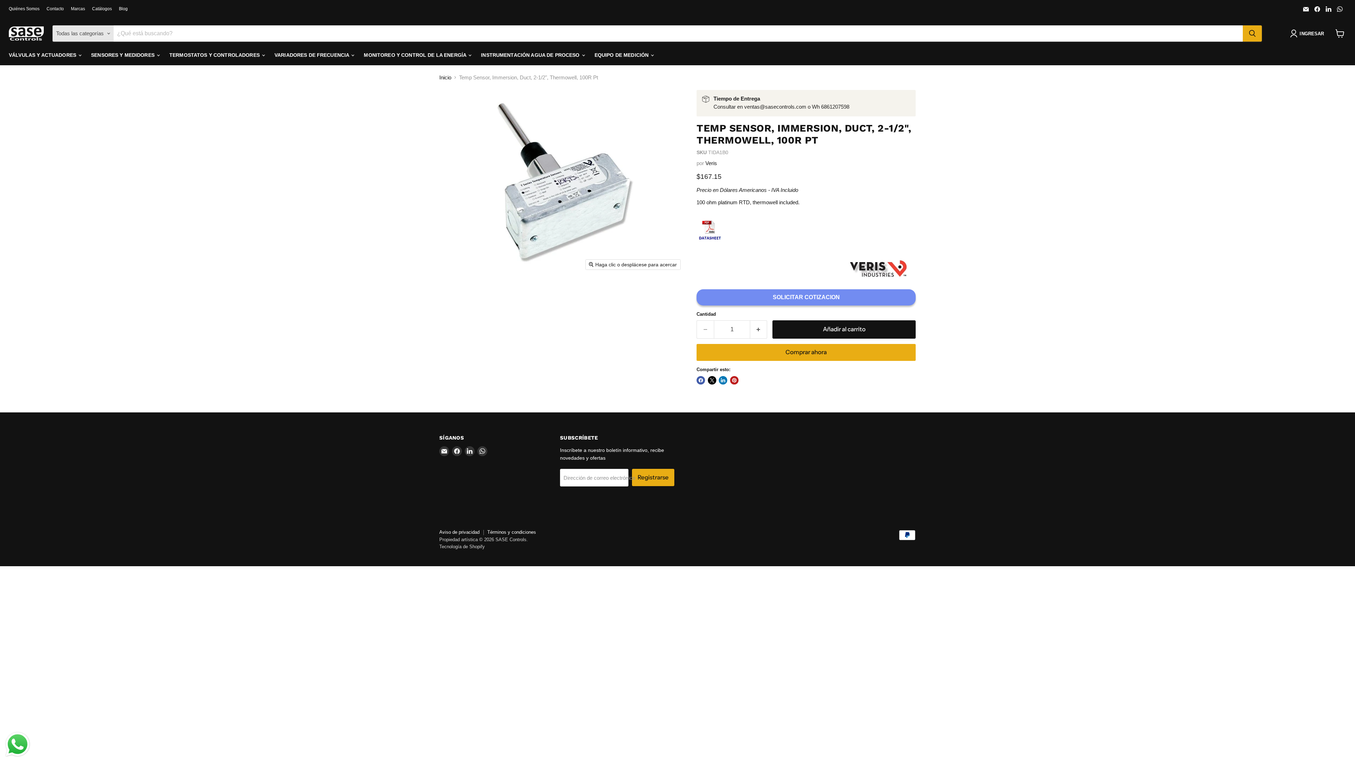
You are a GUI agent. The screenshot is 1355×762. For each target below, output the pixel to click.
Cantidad (706, 314)
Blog (123, 8)
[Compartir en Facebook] (701, 380)
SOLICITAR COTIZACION (806, 297)
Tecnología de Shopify (462, 546)
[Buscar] (1252, 33)
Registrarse (653, 477)
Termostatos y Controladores (215, 55)
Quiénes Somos (24, 8)
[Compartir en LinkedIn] (723, 380)
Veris (711, 163)
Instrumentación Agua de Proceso (531, 55)
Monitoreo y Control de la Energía (416, 55)
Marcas (78, 8)
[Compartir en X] (712, 380)
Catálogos (102, 8)
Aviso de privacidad (459, 532)
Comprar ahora (806, 352)
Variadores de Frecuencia (313, 55)
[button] (1308, 33)
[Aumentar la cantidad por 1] (758, 329)
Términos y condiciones (511, 532)
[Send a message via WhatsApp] (18, 744)
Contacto (55, 8)
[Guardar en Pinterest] (734, 380)
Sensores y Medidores (123, 55)
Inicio (445, 77)
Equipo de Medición (622, 55)
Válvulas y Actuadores (43, 55)
